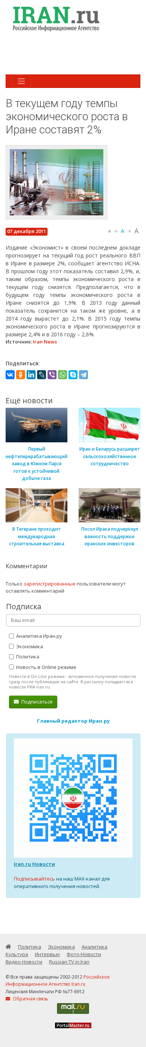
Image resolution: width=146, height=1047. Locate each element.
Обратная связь (30, 999)
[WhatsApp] (62, 374)
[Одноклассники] (20, 374)
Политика (27, 656)
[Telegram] (83, 374)
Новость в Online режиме (45, 667)
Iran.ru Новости (34, 864)
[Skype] (73, 374)
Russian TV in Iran (69, 961)
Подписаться (36, 701)
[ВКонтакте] (10, 374)
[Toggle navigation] (21, 81)
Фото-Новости (84, 954)
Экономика (29, 646)
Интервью (47, 954)
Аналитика (94, 946)
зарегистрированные (50, 583)
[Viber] (52, 374)
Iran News (45, 341)
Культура (17, 954)
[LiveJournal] (41, 374)
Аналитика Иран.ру (38, 635)
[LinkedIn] (31, 374)
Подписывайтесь (34, 878)
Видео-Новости (24, 961)
